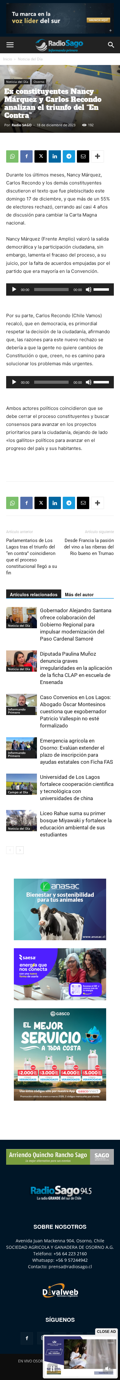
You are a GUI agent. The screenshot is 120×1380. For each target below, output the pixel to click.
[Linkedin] (55, 156)
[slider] (102, 288)
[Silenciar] (89, 289)
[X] (40, 156)
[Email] (83, 156)
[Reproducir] (14, 289)
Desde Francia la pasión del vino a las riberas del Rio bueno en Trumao (89, 547)
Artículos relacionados (34, 594)
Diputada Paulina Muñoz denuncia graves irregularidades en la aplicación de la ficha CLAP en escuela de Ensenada (76, 668)
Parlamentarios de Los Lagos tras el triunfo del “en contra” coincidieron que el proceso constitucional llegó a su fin (31, 557)
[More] (97, 156)
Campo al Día (18, 792)
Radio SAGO (22, 125)
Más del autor (79, 594)
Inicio (7, 59)
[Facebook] (26, 156)
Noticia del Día (30, 59)
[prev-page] (10, 850)
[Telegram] (69, 156)
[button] (10, 45)
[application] (60, 289)
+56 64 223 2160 (70, 1254)
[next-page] (20, 850)
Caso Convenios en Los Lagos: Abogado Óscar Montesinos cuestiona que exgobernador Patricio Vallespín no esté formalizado (75, 711)
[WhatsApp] (12, 156)
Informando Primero (17, 710)
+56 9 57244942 (72, 1260)
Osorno (39, 81)
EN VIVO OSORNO (33, 1361)
